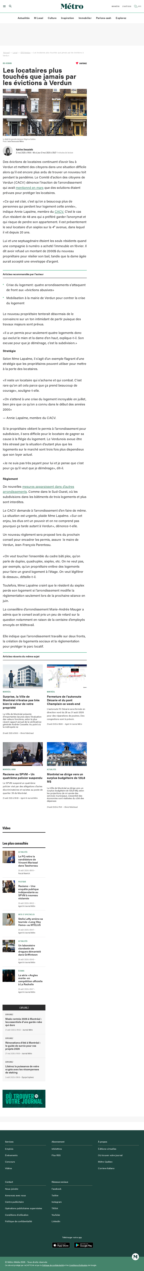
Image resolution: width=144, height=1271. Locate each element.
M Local (38, 18)
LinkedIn (56, 1221)
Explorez (121, 18)
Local (15, 52)
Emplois (9, 1148)
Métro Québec (105, 1161)
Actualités (24, 18)
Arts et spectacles (26, 914)
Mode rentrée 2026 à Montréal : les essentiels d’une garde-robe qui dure (23, 1022)
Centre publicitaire (14, 1201)
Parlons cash (103, 18)
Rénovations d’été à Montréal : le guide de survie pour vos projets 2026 (22, 1045)
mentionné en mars (29, 187)
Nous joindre (11, 1188)
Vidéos (8, 1168)
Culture (52, 18)
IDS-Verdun (26, 52)
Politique (22, 881)
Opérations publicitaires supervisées (23, 1208)
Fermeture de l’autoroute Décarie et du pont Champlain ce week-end (64, 700)
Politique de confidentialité (18, 1221)
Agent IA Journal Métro (73, 724)
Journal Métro (28, 1029)
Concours (10, 1161)
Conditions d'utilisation (78, 1265)
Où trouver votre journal (110, 1155)
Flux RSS (56, 1155)
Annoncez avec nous (15, 1195)
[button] (4, 6)
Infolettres (57, 1148)
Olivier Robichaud (27, 733)
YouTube (56, 1214)
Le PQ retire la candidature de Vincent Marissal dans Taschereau (28, 861)
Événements (11, 1155)
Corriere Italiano (106, 1168)
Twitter (55, 1195)
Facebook (56, 1188)
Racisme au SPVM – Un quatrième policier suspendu (22, 776)
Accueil (6, 52)
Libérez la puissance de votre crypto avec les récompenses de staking (22, 1069)
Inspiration (67, 18)
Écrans (21, 971)
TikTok (55, 1208)
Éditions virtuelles (107, 1148)
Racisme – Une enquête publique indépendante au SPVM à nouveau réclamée (28, 892)
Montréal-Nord (9, 769)
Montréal (7, 691)
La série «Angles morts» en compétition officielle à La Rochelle (30, 979)
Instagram (57, 1201)
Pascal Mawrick (24, 873)
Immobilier (85, 18)
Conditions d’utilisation (17, 1214)
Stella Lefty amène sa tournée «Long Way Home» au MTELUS (30, 922)
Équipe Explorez (28, 1077)
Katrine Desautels (24, 149)
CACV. (59, 211)
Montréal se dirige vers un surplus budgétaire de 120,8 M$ (66, 778)
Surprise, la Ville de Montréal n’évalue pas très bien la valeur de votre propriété (21, 702)
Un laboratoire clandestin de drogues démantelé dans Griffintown (29, 950)
